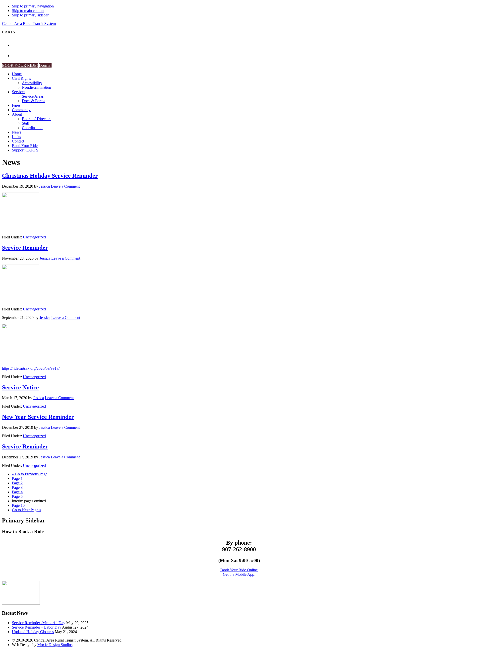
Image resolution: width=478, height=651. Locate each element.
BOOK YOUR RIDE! (20, 65)
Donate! (45, 65)
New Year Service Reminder (38, 417)
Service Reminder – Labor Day (36, 627)
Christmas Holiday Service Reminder (50, 175)
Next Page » (26, 510)
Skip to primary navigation (33, 6)
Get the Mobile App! (239, 574)
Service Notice (20, 387)
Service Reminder (25, 247)
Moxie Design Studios (54, 645)
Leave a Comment (65, 186)
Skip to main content (28, 10)
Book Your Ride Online (239, 570)
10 (18, 505)
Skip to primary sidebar (30, 15)
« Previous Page (29, 474)
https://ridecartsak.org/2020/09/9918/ (31, 368)
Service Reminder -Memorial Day (38, 623)
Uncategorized (34, 237)
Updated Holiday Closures (33, 632)
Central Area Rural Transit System (29, 23)
